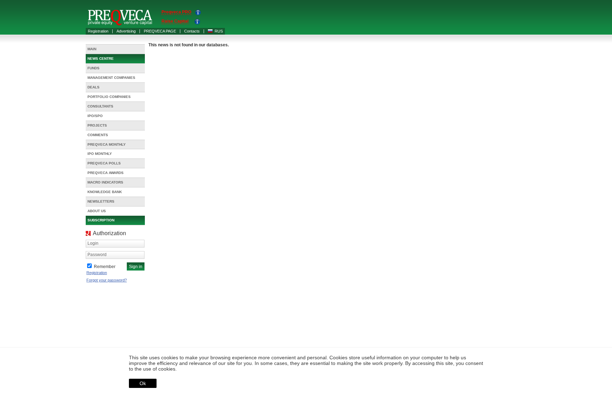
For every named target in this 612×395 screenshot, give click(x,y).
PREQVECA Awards (105, 173)
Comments (97, 135)
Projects (97, 125)
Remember (104, 266)
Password (97, 254)
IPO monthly (99, 154)
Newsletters (100, 201)
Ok (143, 383)
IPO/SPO (95, 116)
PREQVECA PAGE (160, 31)
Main (91, 49)
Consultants (100, 106)
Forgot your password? (106, 280)
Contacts (192, 31)
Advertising (126, 31)
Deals (93, 87)
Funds (93, 68)
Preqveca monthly (106, 144)
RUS (219, 31)
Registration (98, 31)
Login (92, 243)
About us (96, 211)
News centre (100, 58)
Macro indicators (105, 182)
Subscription (100, 220)
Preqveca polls (104, 163)
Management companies (111, 78)
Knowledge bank (104, 192)
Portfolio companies (109, 97)
